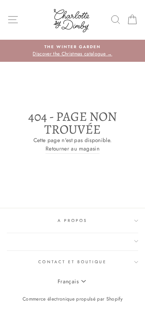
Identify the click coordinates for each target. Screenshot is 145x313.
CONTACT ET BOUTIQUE (72, 262)
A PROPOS (72, 220)
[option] (72, 51)
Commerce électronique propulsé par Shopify (72, 299)
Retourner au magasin (72, 148)
